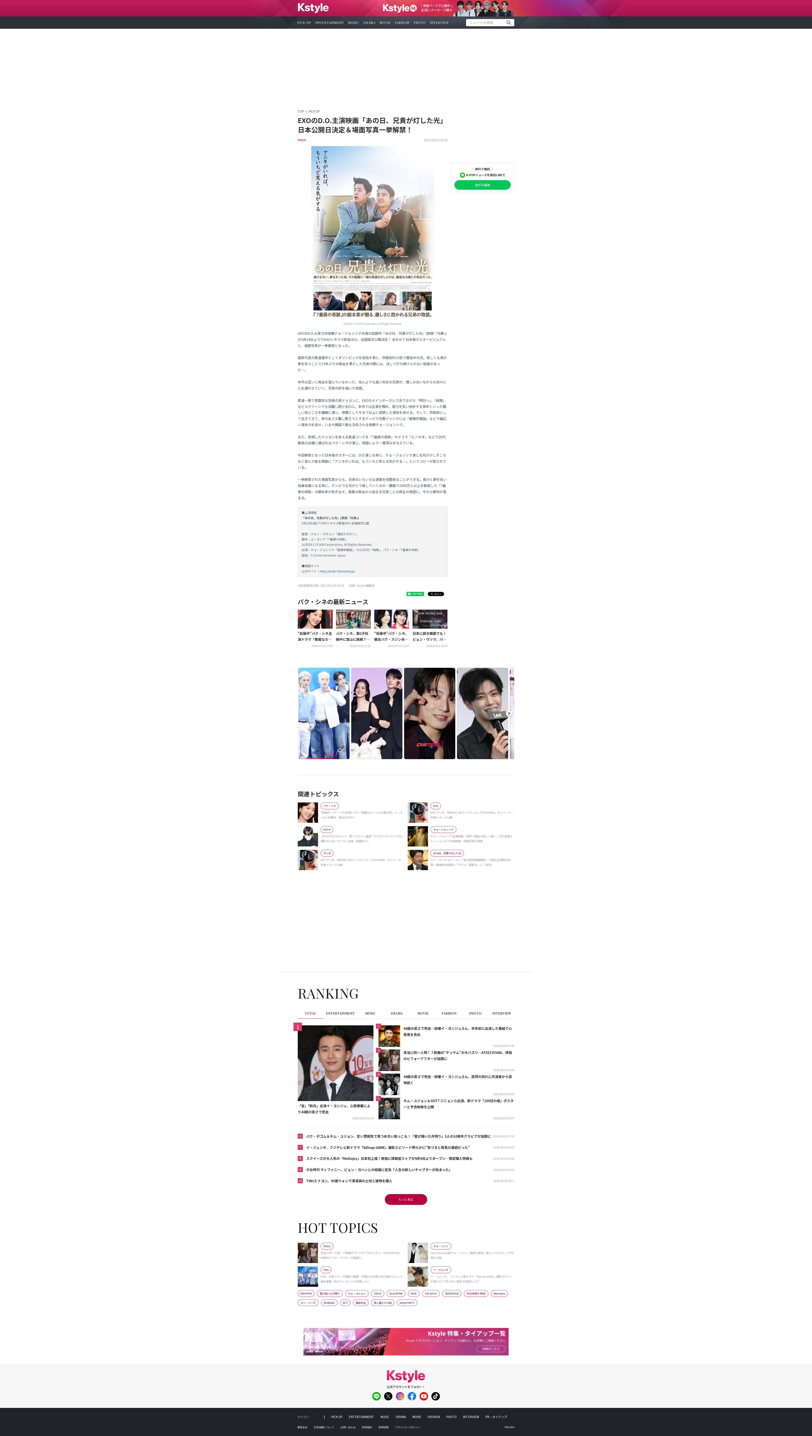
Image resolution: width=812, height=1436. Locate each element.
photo (420, 23)
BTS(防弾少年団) (476, 1293)
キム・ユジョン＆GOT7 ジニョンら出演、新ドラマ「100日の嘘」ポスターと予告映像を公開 (458, 1103)
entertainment (329, 23)
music (353, 23)
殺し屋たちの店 (383, 1302)
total (310, 1013)
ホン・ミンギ (308, 1302)
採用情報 (384, 1427)
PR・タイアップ (496, 1417)
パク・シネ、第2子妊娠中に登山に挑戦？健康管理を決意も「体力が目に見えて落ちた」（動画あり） (353, 637)
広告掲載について (324, 1427)
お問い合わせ (348, 1427)
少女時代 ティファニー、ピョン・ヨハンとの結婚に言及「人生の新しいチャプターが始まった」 (379, 1169)
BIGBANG (329, 1302)
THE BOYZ (431, 1293)
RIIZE (414, 1293)
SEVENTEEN (452, 1293)
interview (439, 23)
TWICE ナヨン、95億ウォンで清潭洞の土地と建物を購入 (349, 1180)
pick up (304, 23)
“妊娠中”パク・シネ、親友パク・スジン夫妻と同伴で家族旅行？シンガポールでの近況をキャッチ (391, 637)
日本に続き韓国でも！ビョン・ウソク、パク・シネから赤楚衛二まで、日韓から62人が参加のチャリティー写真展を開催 (430, 637)
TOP (301, 111)
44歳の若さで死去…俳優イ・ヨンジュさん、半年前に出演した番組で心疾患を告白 (457, 1031)
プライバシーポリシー (407, 1427)
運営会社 (302, 1427)
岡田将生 (361, 1302)
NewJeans (499, 1293)
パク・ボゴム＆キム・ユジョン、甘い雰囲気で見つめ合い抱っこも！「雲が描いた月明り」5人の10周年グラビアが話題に (398, 1136)
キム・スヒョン (357, 1293)
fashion (402, 23)
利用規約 (367, 1427)
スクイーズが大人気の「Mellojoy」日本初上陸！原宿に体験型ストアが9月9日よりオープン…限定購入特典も (389, 1158)
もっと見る (406, 1199)
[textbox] (490, 22)
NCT (345, 1302)
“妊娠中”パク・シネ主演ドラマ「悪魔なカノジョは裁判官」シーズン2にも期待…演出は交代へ (315, 637)
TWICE (377, 1293)
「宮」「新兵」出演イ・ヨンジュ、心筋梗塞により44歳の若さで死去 (334, 1108)
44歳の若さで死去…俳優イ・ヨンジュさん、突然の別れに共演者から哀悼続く (457, 1079)
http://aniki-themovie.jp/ (337, 571)
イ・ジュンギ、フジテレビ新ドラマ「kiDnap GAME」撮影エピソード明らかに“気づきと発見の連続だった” (388, 1147)
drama (369, 23)
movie (385, 23)
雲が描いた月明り (330, 1293)
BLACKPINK (396, 1293)
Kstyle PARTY (407, 1302)
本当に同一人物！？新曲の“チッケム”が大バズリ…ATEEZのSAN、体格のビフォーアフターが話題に (457, 1055)
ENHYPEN (306, 1293)
